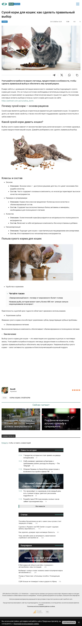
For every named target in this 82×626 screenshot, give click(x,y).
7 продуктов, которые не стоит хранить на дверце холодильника (42, 456)
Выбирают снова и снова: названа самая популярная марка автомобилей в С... (41, 571)
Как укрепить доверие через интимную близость (39, 532)
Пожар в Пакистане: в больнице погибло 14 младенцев (39, 577)
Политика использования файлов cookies (41, 606)
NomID (12, 389)
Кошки (17, 398)
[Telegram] (54, 75)
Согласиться (69, 622)
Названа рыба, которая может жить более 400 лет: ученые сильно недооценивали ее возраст (38, 303)
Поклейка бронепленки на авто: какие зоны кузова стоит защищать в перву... (40, 522)
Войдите (5, 443)
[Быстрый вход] (70, 4)
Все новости (40, 506)
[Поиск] (63, 4)
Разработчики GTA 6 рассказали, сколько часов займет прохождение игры (41, 500)
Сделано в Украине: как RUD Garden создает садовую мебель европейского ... (39, 528)
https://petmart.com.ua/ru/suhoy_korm (17, 101)
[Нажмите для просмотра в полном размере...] (41, 153)
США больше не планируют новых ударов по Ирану (40, 581)
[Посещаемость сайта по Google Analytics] (37, 611)
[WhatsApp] (69, 75)
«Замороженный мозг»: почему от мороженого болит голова (36, 298)
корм (12, 398)
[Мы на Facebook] (21, 589)
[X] (61, 75)
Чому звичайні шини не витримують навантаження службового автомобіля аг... (37, 537)
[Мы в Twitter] (60, 589)
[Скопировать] (77, 75)
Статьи (5, 21)
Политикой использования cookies (26, 624)
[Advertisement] (41, 369)
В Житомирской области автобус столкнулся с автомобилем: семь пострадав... (36, 566)
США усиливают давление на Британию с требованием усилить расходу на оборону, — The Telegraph (41, 463)
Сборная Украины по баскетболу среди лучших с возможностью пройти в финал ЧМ (41, 470)
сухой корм (25, 398)
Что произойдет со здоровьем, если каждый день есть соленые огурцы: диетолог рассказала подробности (42, 493)
